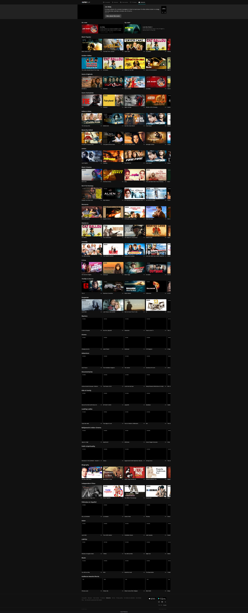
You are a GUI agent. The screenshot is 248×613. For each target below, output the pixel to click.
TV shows (134, 2)
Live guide (107, 2)
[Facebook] (162, 602)
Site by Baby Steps (162, 609)
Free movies (125, 2)
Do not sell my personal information (93, 600)
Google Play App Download (162, 599)
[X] (165, 602)
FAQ (83, 600)
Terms (113, 598)
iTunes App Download (152, 599)
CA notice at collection (129, 598)
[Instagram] (159, 602)
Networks (143, 2)
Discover (116, 2)
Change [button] (164, 605)
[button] (113, 16)
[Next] (166, 44)
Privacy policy (119, 598)
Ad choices (138, 598)
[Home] (86, 2)
